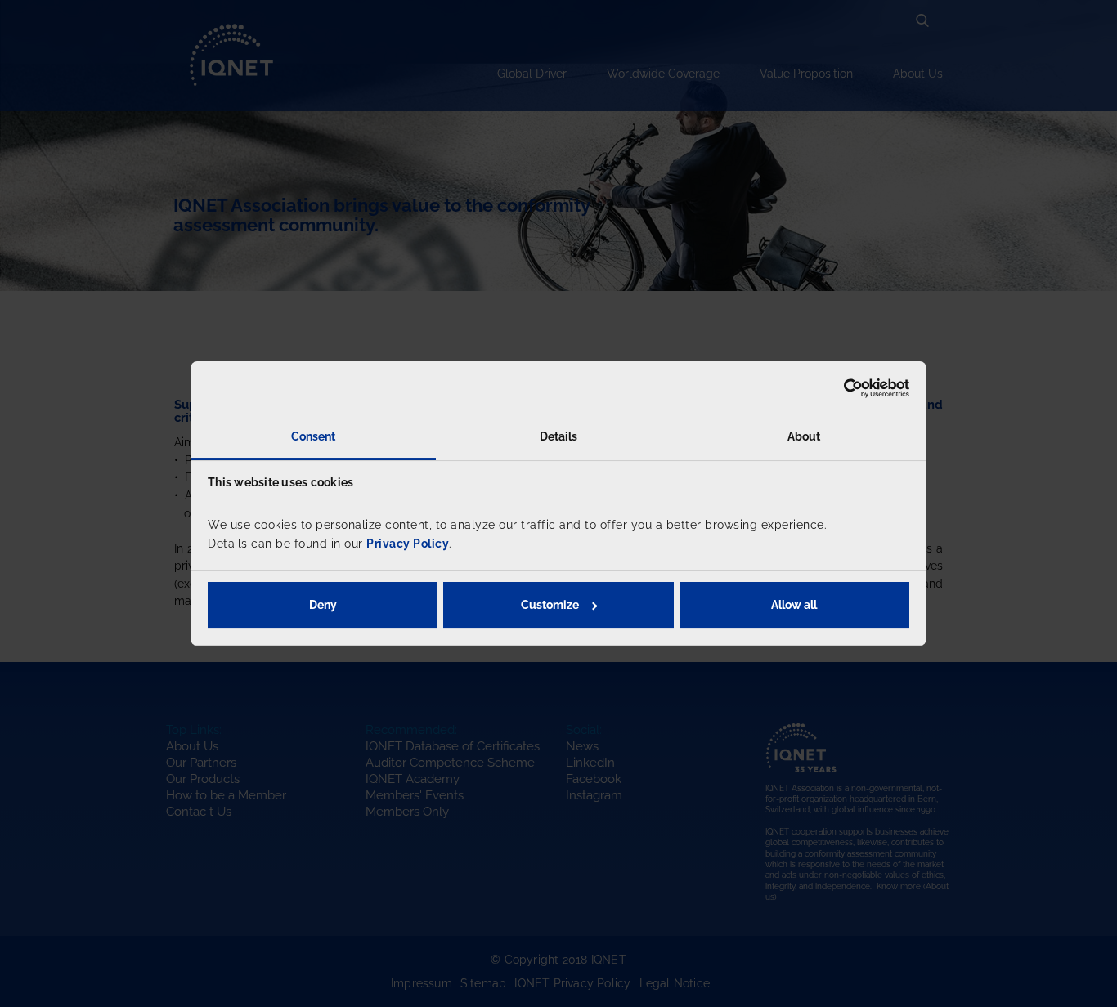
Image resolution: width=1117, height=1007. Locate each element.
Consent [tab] (313, 436)
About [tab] (804, 436)
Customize (550, 604)
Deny (323, 604)
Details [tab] (559, 436)
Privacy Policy (407, 543)
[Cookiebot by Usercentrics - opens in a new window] (837, 388)
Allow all (794, 604)
